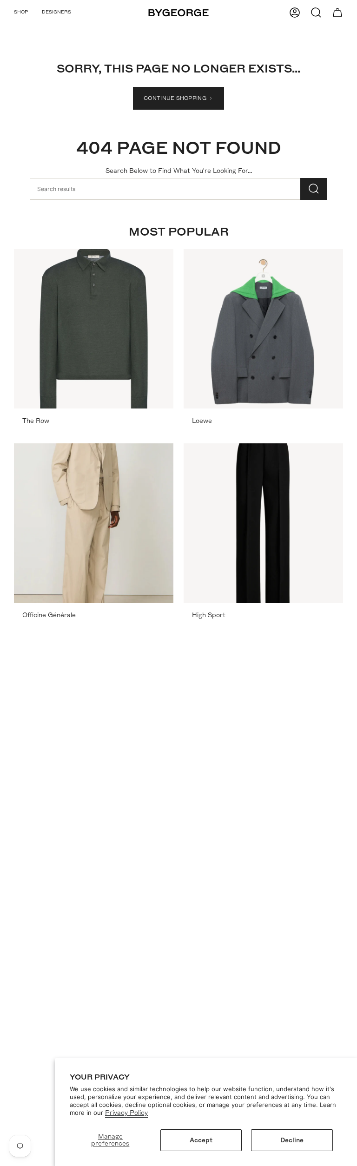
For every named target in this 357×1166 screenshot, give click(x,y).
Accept (201, 1140)
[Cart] (337, 12)
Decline (292, 1140)
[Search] (313, 189)
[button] (21, 12)
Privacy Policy (126, 1113)
